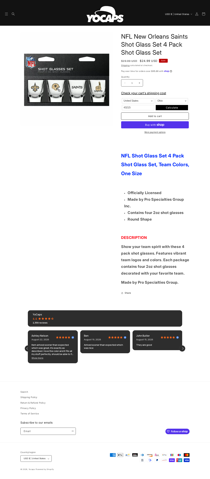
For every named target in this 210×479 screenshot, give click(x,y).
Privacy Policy (28, 408)
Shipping (125, 65)
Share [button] (128, 293)
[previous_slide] (28, 348)
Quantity (125, 77)
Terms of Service (29, 413)
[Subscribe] (72, 431)
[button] (6, 14)
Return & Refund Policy (33, 402)
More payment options (155, 132)
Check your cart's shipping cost (143, 93)
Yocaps (32, 469)
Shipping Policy (28, 397)
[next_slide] (182, 348)
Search (24, 391)
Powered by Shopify (45, 469)
